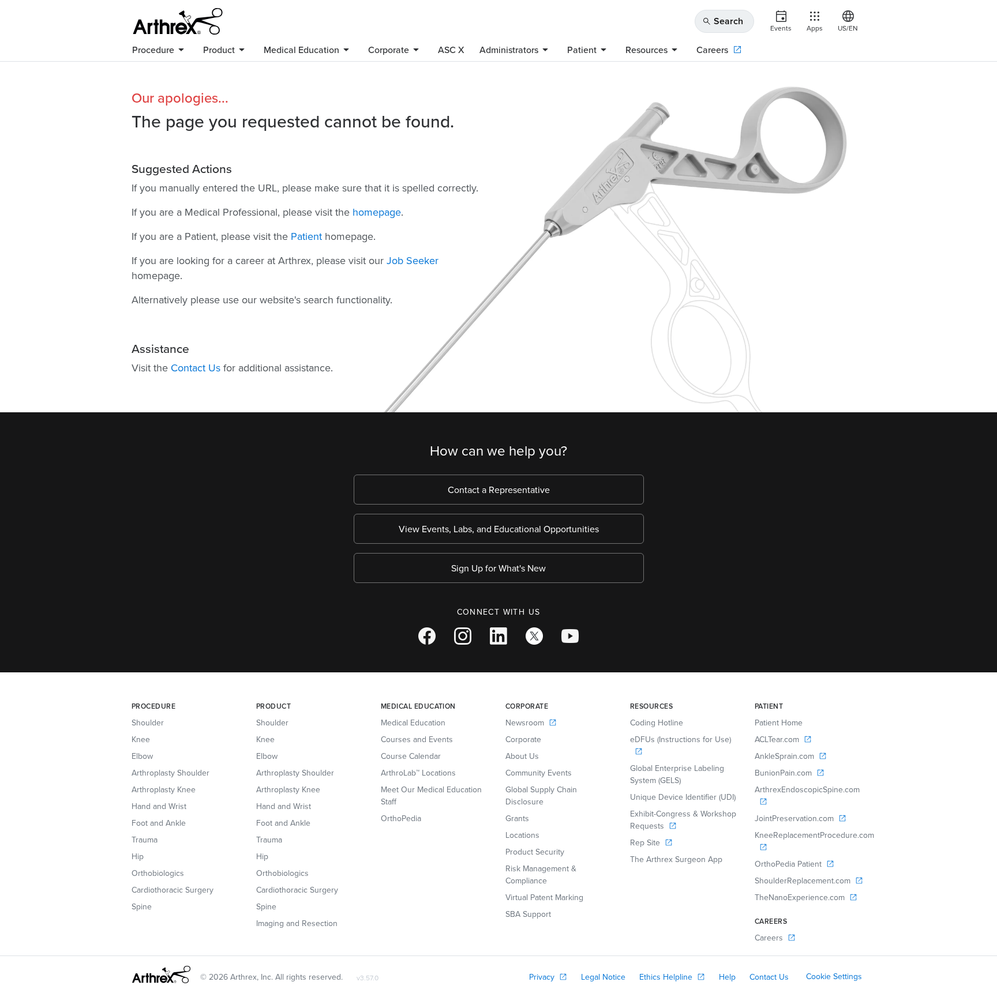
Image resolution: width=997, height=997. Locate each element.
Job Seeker (412, 260)
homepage (377, 212)
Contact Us (195, 367)
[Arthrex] (178, 21)
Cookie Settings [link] (834, 976)
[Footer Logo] (161, 974)
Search (722, 21)
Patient (306, 236)
